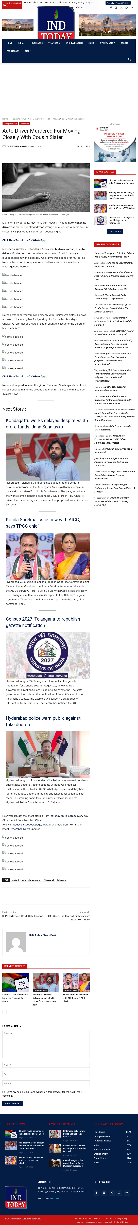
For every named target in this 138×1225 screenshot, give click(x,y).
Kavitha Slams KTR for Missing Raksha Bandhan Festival (75, 1148)
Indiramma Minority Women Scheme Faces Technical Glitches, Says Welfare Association (113, 344)
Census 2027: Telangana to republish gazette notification (43, 622)
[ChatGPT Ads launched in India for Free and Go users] (15, 982)
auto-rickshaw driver (31, 880)
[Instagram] (116, 7)
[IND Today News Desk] (4, 146)
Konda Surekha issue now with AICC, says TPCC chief (43, 523)
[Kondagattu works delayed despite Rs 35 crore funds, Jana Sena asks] (46, 982)
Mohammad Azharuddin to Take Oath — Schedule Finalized (113, 321)
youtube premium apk (105, 458)
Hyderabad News (20, 829)
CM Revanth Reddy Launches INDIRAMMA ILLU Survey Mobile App (111, 501)
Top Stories (24, 123)
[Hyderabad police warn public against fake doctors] (55, 1134)
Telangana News (18, 118)
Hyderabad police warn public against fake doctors (43, 721)
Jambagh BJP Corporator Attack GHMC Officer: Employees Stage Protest (110, 439)
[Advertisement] (69, 88)
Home (5, 118)
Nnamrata (99, 272)
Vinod (97, 253)
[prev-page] (4, 1012)
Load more (114, 231)
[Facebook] (111, 7)
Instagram (62, 824)
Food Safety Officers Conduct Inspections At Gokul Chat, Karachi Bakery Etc (112, 308)
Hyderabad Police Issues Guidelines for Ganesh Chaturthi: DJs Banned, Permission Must (113, 400)
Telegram (70, 815)
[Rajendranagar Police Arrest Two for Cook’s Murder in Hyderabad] (55, 1163)
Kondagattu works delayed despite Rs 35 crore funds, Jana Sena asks (47, 424)
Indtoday (55, 815)
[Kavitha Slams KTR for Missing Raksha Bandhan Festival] (55, 1148)
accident (15, 880)
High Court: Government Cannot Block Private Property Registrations (114, 475)
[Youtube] (132, 7)
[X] (121, 7)
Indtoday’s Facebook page (25, 824)
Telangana (61, 880)
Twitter (47, 824)
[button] (16, 27)
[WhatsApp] (126, 7)
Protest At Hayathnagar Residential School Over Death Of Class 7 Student (114, 488)
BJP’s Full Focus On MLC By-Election (22, 916)
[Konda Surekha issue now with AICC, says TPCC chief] (76, 982)
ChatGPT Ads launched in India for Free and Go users (15, 998)
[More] (62, 896)
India (5, 990)
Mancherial (49, 880)
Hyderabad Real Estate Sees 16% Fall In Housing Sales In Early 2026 (113, 276)
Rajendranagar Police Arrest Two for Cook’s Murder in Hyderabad (73, 1163)
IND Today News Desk (19, 146)
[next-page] (10, 1012)
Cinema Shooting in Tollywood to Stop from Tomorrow (111, 462)
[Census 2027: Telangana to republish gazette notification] (100, 220)
